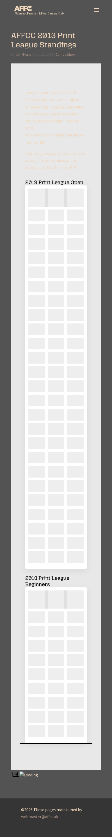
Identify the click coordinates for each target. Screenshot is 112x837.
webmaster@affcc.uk (39, 816)
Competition (65, 54)
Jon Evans (24, 54)
